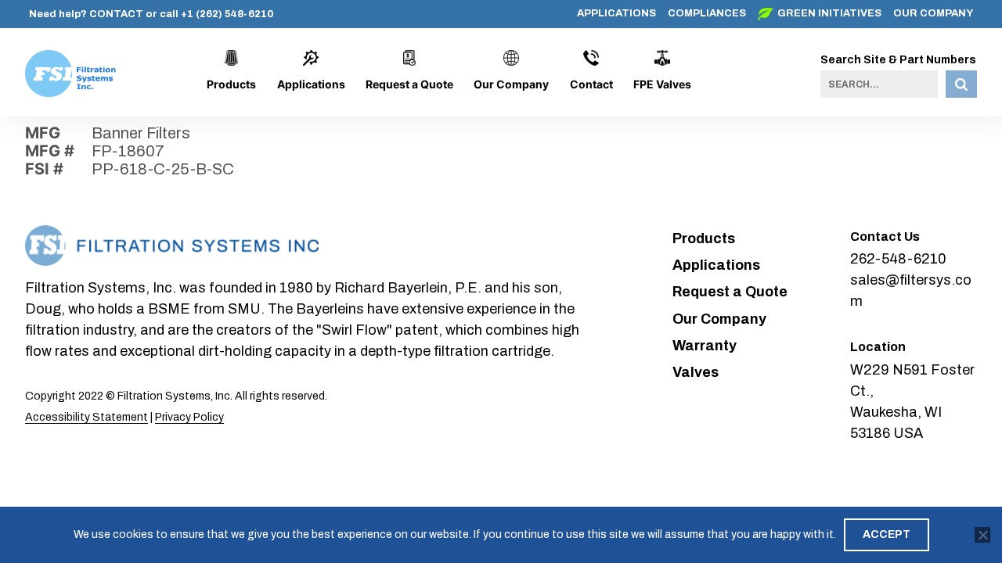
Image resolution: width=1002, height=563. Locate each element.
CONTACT (116, 14)
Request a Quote (409, 84)
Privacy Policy (189, 417)
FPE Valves (662, 84)
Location (878, 346)
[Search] (961, 84)
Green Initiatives (829, 13)
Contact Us (885, 236)
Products (231, 84)
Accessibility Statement (86, 417)
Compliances (707, 13)
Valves (695, 372)
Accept (886, 534)
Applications (616, 13)
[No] (982, 535)
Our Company (933, 13)
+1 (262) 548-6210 (227, 14)
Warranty (704, 345)
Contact (591, 84)
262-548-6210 (898, 259)
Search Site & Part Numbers (898, 60)
